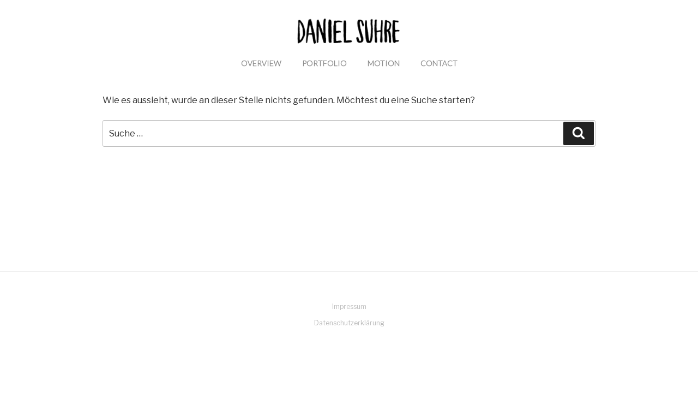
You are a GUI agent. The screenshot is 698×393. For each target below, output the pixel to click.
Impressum (349, 306)
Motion (384, 63)
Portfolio (324, 63)
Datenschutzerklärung (349, 323)
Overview (261, 63)
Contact (439, 63)
